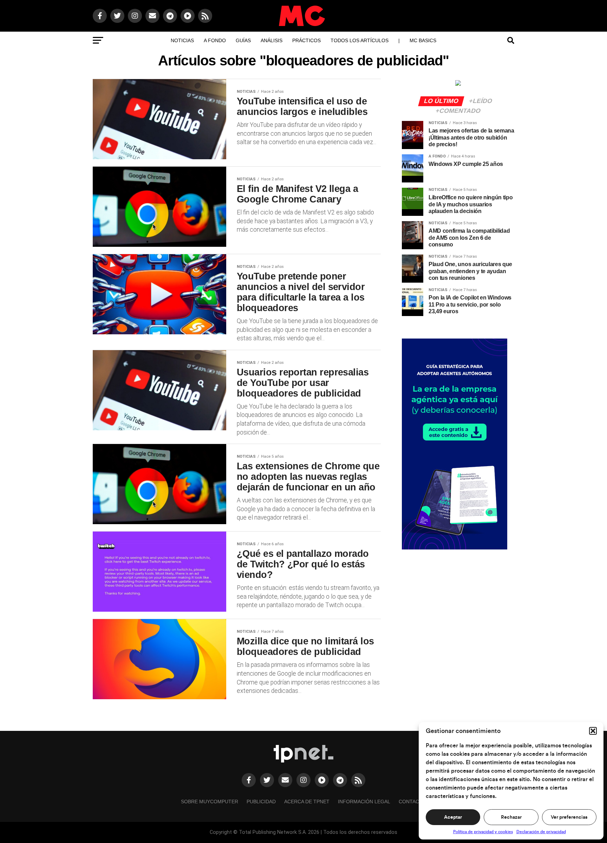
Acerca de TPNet (306, 801)
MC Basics (423, 40)
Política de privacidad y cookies (483, 832)
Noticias (182, 40)
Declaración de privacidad (541, 832)
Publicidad (261, 801)
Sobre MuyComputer (209, 801)
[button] (592, 730)
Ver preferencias (569, 817)
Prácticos (306, 40)
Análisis (271, 40)
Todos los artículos (360, 40)
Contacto (412, 801)
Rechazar (511, 817)
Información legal (364, 801)
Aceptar (453, 817)
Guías (243, 40)
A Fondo (215, 40)
